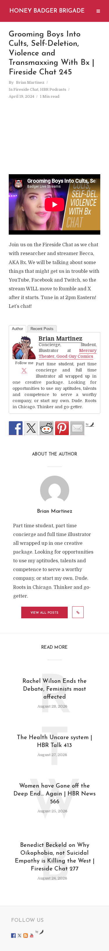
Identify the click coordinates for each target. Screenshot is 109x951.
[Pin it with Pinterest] (62, 428)
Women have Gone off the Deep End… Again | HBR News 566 (54, 794)
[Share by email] (77, 428)
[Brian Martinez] (24, 347)
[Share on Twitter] (31, 428)
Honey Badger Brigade (47, 11)
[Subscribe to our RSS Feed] (25, 935)
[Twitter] (24, 370)
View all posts (44, 613)
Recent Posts (42, 329)
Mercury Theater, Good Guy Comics (68, 353)
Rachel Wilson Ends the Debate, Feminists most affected (54, 689)
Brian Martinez (30, 82)
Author (17, 329)
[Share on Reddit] (46, 428)
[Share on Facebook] (16, 428)
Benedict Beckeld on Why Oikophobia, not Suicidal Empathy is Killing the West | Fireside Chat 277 (54, 857)
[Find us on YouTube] (31, 935)
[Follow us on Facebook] (13, 935)
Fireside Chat (25, 89)
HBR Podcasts (53, 89)
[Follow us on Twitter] (19, 935)
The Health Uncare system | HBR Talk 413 (54, 741)
